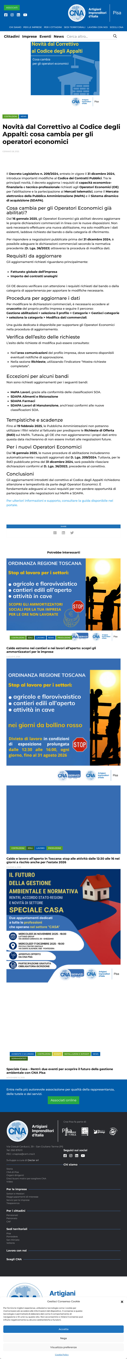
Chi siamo (15, 27)
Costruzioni (10, 116)
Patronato (11, 1218)
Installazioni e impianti (76, 1054)
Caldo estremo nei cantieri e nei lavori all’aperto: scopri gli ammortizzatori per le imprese (51, 650)
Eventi (45, 36)
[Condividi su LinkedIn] (63, 533)
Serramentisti (18, 1058)
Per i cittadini (53, 27)
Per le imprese (32, 27)
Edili (30, 638)
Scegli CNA (116, 27)
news (23, 116)
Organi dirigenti (15, 1175)
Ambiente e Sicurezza (22, 1054)
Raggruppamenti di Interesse (22, 1196)
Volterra (10, 1243)
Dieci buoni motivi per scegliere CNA (26, 1178)
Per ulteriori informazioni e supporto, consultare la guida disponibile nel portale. (59, 503)
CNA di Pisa (12, 1172)
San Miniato (12, 1239)
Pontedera (12, 1236)
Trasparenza (13, 1203)
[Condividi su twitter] (72, 533)
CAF (8, 1221)
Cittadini (12, 36)
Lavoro (40, 638)
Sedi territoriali (74, 27)
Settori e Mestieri (15, 1193)
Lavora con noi (97, 27)
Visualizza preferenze (63, 1347)
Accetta (63, 1329)
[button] (122, 1301)
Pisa (8, 1233)
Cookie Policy (62, 1354)
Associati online (63, 1100)
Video (9, 1181)
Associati (12, 7)
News (59, 36)
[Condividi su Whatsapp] (55, 533)
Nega (63, 1338)
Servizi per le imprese (18, 1200)
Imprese (29, 36)
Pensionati (12, 1215)
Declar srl (33, 1160)
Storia (9, 1168)
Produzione (64, 638)
